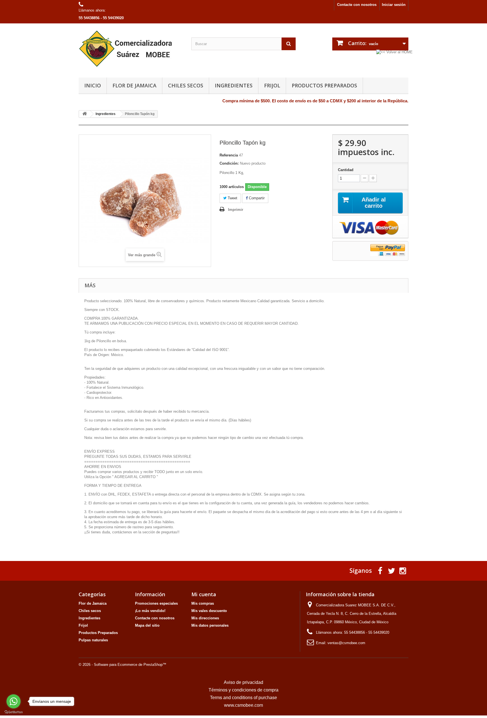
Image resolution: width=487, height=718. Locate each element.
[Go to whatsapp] (13, 701)
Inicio (92, 85)
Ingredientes (234, 85)
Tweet (232, 198)
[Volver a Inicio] (84, 114)
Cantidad (345, 170)
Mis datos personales (210, 625)
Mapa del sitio (147, 625)
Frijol (272, 85)
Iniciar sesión (394, 5)
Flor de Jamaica (134, 85)
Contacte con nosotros (357, 5)
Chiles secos (185, 85)
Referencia (229, 155)
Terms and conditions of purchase (243, 697)
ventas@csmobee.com (346, 643)
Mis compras (202, 603)
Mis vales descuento (209, 611)
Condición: (229, 163)
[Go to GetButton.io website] (14, 712)
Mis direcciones (205, 618)
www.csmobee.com (243, 705)
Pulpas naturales (93, 640)
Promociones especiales (156, 603)
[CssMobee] (131, 49)
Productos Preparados (324, 85)
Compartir (256, 198)
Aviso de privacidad (243, 682)
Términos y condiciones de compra (243, 690)
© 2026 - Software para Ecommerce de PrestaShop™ (122, 664)
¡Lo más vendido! (150, 611)
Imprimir (235, 209)
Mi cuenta (203, 594)
